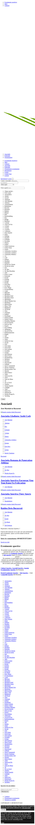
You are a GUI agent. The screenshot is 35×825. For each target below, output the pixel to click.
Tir (5, 381)
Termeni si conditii (10, 800)
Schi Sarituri (8, 349)
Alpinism (7, 199)
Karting (6, 279)
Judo (5, 273)
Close (2, 822)
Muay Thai (7, 306)
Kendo (6, 283)
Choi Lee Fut (8, 224)
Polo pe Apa (8, 324)
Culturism (7, 231)
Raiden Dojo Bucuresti (11, 508)
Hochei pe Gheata (9, 264)
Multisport (7, 307)
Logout (6, 175)
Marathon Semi (9, 297)
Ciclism (6, 226)
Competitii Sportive (7, 574)
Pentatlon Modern (9, 321)
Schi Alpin (7, 346)
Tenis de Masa (8, 379)
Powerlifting (8, 327)
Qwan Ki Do (8, 331)
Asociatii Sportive (17, 568)
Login (6, 172)
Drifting (6, 236)
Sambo (6, 337)
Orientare (7, 312)
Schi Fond (7, 347)
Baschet (6, 208)
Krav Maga (7, 287)
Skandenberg (8, 357)
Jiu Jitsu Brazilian (9, 271)
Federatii (7, 156)
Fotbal (6, 244)
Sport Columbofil (9, 366)
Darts (6, 234)
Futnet (6, 249)
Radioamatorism (9, 332)
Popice (6, 326)
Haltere (6, 259)
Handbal (7, 261)
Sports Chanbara (9, 367)
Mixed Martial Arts (10, 301)
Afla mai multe (26, 808)
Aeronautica (8, 194)
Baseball (7, 209)
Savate (6, 342)
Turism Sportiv (8, 386)
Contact (7, 796)
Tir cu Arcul (8, 382)
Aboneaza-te (4, 791)
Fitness (6, 243)
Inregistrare (8, 170)
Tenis (6, 377)
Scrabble (7, 351)
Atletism (6, 203)
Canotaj (6, 223)
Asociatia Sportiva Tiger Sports (16, 494)
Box (5, 218)
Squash (6, 371)
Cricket (6, 228)
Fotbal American (9, 246)
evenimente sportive (16, 553)
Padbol (6, 314)
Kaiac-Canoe (8, 274)
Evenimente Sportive (10, 160)
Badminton (7, 206)
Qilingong (7, 329)
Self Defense (8, 354)
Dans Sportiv (8, 233)
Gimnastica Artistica (10, 253)
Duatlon (6, 238)
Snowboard (7, 362)
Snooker (6, 361)
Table (6, 374)
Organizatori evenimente (12, 169)
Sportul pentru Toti (10, 369)
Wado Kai (7, 391)
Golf (5, 258)
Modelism (7, 302)
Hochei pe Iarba (9, 266)
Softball (6, 364)
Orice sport (7, 193)
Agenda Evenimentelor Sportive (15, 569)
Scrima (6, 352)
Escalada (7, 241)
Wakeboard (7, 392)
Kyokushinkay (8, 289)
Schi (5, 344)
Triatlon (6, 384)
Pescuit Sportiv (8, 322)
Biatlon (6, 211)
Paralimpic (7, 316)
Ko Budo (7, 286)
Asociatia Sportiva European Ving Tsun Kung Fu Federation (17, 481)
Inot (5, 268)
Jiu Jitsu (6, 269)
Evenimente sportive (10, 2)
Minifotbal (7, 299)
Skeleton (7, 359)
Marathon (7, 294)
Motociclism (8, 304)
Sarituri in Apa (8, 341)
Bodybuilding (8, 216)
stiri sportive (7, 555)
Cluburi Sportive (6, 568)
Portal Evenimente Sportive (9, 573)
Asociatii (7, 154)
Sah (5, 336)
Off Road (7, 309)
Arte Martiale (8, 201)
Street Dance (8, 372)
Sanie (6, 339)
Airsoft (6, 198)
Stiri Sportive (24, 573)
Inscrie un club (5, 542)
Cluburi (7, 5)
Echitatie (7, 239)
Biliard (6, 213)
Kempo (6, 281)
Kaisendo (7, 276)
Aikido (6, 196)
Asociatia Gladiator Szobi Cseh (16, 416)
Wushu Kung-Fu (9, 394)
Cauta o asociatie (6, 181)
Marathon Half (8, 296)
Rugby (6, 334)
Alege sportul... (9, 191)
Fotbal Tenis (8, 248)
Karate (6, 278)
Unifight (6, 387)
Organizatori (8, 157)
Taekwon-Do (8, 376)
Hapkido (7, 263)
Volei (6, 389)
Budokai (7, 221)
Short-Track (7, 356)
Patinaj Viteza (8, 319)
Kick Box (7, 284)
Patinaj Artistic (8, 317)
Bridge (6, 219)
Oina (5, 311)
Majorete (7, 292)
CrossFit (6, 229)
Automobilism (8, 204)
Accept (3, 809)
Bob (5, 214)
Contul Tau (8, 174)
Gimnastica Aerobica (10, 251)
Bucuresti (18, 412)
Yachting (7, 396)
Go (5, 256)
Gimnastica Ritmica (10, 254)
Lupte (6, 291)
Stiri (5, 4)
